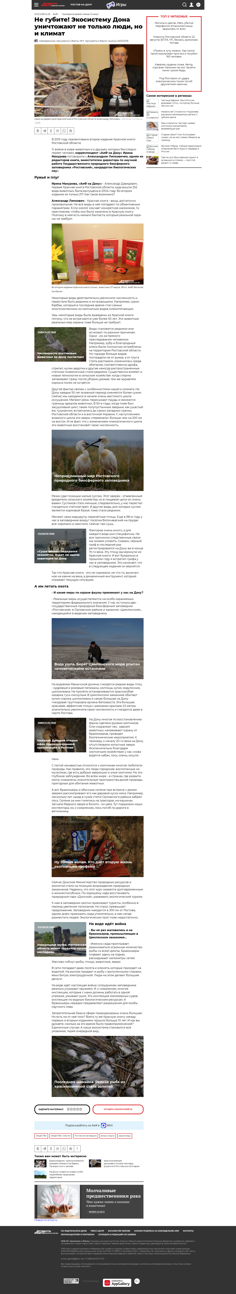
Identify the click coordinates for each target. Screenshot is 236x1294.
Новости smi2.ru (45, 1220)
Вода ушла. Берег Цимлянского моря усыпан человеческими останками (97, 666)
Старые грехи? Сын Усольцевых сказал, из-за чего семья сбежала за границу (180, 137)
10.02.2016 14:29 (42, 14)
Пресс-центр (97, 1231)
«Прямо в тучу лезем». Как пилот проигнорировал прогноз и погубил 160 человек (174, 53)
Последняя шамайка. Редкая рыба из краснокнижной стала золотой (89, 1084)
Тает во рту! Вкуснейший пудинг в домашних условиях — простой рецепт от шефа (179, 160)
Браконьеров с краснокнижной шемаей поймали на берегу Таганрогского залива (66, 1163)
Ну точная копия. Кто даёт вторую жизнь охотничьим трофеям (93, 864)
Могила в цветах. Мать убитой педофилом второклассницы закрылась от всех (174, 26)
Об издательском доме (74, 1231)
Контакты (188, 1231)
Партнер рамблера (91, 1281)
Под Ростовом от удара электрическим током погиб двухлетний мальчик (174, 81)
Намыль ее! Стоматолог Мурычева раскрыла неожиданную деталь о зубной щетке (179, 114)
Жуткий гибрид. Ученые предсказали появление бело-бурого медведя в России (181, 149)
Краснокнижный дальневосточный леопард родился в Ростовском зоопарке (121, 1163)
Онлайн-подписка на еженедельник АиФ (156, 1231)
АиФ (38, 122)
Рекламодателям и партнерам (77, 1234)
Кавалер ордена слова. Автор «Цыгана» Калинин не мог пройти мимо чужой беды (174, 67)
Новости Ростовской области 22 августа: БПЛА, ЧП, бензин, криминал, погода (174, 39)
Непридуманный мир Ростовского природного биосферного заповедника (91, 478)
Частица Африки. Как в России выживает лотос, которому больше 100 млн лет (180, 103)
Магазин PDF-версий (119, 1231)
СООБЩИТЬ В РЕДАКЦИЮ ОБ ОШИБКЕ (117, 1234)
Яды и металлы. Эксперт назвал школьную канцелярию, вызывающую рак (178, 126)
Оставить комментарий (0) (118, 1109)
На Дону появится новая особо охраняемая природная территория (66, 1174)
